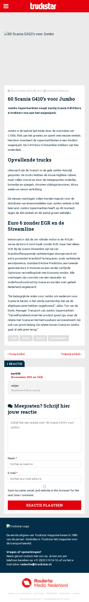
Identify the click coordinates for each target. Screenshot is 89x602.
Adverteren (51, 593)
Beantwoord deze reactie (25, 390)
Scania (40, 338)
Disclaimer (39, 593)
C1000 (13, 338)
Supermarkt (58, 338)
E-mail (13, 472)
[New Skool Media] (44, 582)
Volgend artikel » (71, 354)
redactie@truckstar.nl (35, 564)
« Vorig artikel (16, 354)
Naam (12, 458)
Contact (76, 593)
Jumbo (26, 338)
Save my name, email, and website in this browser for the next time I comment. (43, 493)
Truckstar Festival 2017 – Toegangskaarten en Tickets (45, 599)
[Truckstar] (43, 5)
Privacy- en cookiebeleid (20, 593)
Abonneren (65, 593)
